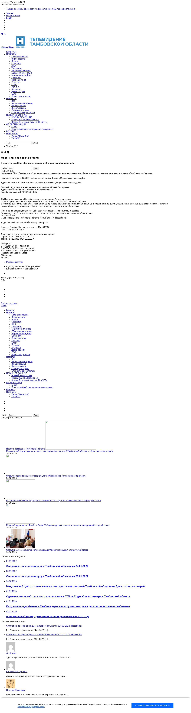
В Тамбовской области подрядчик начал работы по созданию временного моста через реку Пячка (53, 500)
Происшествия (18, 80)
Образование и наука (21, 73)
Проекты (11, 98)
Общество (16, 63)
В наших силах (18, 106)
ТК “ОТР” (15, 138)
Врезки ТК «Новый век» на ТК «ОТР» (29, 122)
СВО (13, 94)
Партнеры (12, 134)
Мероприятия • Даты (21, 75)
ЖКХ (13, 66)
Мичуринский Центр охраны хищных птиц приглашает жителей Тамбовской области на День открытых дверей (59, 451)
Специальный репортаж (23, 113)
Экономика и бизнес (21, 70)
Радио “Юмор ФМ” (20, 136)
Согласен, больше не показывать (152, 705)
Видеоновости (18, 59)
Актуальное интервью (21, 103)
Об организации (16, 124)
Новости (11, 54)
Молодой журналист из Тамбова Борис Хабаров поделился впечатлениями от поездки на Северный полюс (58, 525)
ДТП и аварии (18, 91)
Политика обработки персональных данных (32, 129)
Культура (15, 82)
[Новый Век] (46, 47)
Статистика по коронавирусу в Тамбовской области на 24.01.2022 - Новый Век (44, 635)
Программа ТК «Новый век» (25, 120)
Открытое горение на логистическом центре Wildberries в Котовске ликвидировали (46, 476)
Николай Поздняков (15, 690)
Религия (15, 87)
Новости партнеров (20, 96)
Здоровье (16, 89)
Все (13, 101)
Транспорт (16, 68)
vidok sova (11, 653)
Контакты (11, 131)
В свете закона (18, 108)
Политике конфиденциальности (31, 707)
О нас (14, 127)
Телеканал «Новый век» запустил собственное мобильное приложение (40, 9)
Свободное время (20, 110)
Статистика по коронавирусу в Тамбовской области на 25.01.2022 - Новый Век (44, 626)
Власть (14, 61)
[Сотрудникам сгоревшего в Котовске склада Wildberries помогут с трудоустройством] (20, 547)
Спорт (14, 84)
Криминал (16, 77)
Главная (11, 52)
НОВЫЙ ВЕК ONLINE (16, 115)
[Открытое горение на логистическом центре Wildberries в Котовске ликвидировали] (20, 473)
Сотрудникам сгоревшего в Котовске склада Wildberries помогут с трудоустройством (47, 550)
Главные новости (19, 56)
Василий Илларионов (16, 671)
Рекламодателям (14, 262)
